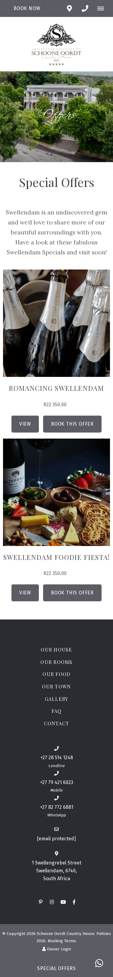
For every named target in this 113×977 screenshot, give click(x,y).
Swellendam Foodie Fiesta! (56, 557)
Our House (56, 649)
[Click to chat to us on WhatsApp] (99, 963)
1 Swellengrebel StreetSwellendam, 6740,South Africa (56, 870)
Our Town (56, 686)
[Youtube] (63, 902)
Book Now (27, 8)
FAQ (57, 711)
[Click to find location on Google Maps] (69, 8)
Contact (56, 723)
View (25, 424)
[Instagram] (52, 902)
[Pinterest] (40, 902)
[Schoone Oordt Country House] (56, 44)
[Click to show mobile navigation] (103, 8)
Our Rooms (56, 662)
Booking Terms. (62, 940)
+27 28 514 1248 (56, 757)
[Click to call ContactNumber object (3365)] (85, 8)
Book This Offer (72, 424)
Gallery (56, 699)
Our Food (56, 674)
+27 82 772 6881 (56, 807)
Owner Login (58, 949)
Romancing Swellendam (56, 388)
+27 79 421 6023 (56, 782)
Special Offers (56, 968)
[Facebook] (74, 902)
